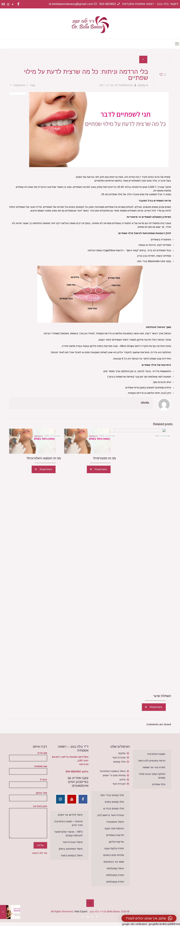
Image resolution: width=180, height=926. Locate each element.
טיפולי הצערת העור (73, 842)
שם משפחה (40, 766)
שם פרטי (42, 753)
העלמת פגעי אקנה (114, 828)
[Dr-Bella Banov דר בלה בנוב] (90, 23)
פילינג (123, 779)
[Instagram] (8, 4)
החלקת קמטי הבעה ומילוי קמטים (152, 776)
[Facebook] (18, 4)
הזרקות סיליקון (116, 841)
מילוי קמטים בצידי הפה (112, 795)
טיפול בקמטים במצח (72, 855)
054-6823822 (107, 4)
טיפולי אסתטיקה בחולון (71, 848)
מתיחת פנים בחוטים (113, 855)
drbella (141, 85)
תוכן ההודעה (40, 806)
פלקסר (122, 753)
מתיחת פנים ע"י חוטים (114, 775)
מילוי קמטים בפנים (114, 801)
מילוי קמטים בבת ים (113, 808)
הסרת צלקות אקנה (114, 848)
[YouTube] (13, 4)
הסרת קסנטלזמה (115, 875)
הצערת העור (119, 757)
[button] (148, 918)
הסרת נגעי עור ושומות (154, 767)
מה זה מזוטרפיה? (104, 458)
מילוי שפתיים (158, 784)
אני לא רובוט (39, 853)
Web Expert (80, 911)
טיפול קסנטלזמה (115, 868)
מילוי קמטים (119, 761)
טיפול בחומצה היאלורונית (113, 771)
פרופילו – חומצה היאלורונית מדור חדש (68, 823)
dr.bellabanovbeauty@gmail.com (71, 4)
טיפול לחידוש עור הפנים (70, 814)
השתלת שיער (162, 696)
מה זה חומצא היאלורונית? (43, 458)
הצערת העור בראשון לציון (111, 815)
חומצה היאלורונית (156, 754)
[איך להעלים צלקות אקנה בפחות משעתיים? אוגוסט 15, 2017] (3, 912)
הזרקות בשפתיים (115, 835)
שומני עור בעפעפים (114, 861)
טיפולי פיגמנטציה (115, 821)
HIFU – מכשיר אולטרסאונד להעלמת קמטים (68, 833)
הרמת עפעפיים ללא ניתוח (151, 760)
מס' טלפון (41, 792)
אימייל (43, 779)
